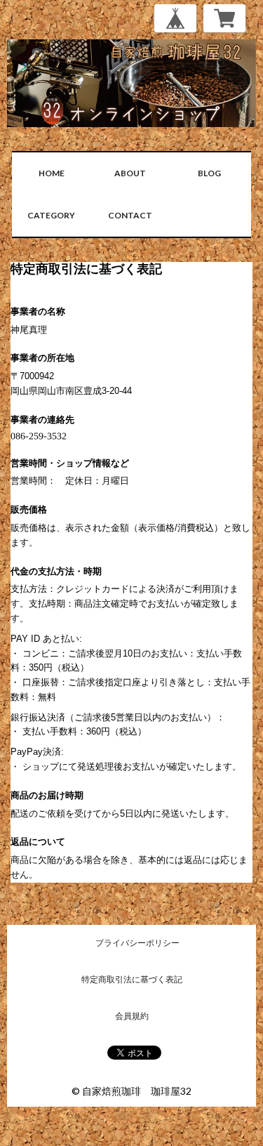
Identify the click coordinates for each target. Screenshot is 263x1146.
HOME (52, 173)
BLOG (209, 173)
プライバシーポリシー (137, 942)
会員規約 (132, 1015)
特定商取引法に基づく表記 (131, 979)
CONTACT (130, 215)
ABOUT (130, 173)
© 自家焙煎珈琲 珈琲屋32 (131, 1091)
